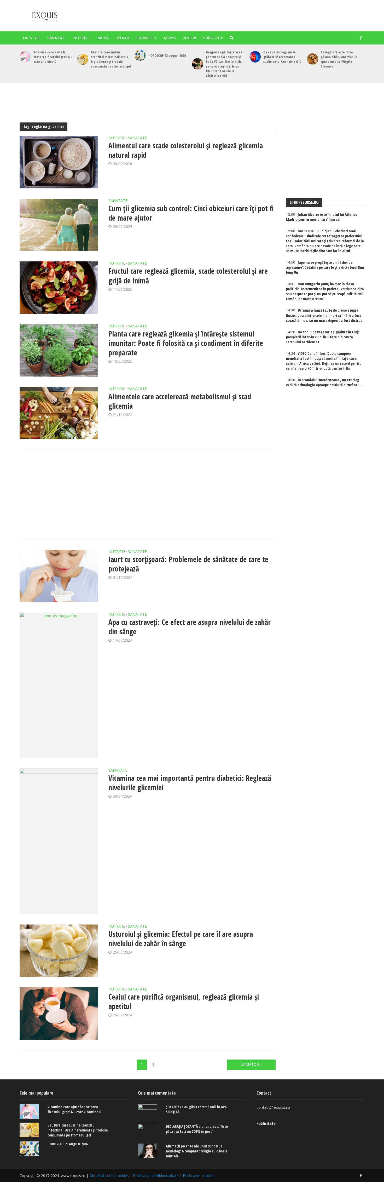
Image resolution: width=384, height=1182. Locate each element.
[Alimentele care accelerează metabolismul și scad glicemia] (59, 413)
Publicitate (266, 1123)
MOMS (170, 37)
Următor (250, 1064)
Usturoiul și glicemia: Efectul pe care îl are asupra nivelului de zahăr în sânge (180, 938)
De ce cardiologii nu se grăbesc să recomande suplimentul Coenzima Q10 (282, 57)
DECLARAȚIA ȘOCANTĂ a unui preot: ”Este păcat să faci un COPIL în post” (197, 1129)
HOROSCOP (213, 37)
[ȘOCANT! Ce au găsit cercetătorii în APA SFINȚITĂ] (149, 1112)
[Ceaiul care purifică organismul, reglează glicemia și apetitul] (59, 1013)
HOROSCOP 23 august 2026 (167, 55)
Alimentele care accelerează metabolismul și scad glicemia (179, 401)
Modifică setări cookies (109, 1175)
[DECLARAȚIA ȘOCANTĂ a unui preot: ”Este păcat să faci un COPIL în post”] (149, 1132)
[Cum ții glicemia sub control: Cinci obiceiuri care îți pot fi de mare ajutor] (59, 225)
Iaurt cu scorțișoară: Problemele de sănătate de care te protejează (188, 563)
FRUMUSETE (146, 37)
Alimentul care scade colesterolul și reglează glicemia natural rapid (185, 150)
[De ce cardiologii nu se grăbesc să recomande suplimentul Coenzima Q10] (255, 56)
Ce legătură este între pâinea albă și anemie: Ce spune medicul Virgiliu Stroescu (339, 59)
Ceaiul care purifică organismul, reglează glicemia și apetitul (183, 1001)
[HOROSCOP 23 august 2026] (140, 55)
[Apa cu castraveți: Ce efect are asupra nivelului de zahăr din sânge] (59, 685)
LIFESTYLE (31, 37)
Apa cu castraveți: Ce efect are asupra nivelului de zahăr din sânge (189, 626)
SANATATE (57, 37)
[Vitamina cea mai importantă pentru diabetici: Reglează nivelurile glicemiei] (59, 841)
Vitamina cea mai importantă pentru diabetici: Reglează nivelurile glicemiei (189, 782)
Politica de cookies (198, 1175)
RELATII (122, 37)
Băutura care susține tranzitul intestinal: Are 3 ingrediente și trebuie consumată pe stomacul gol (111, 59)
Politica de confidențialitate (156, 1175)
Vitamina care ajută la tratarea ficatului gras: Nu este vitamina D (52, 57)
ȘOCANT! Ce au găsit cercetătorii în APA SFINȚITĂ (196, 1109)
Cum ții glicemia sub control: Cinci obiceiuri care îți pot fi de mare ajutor (191, 213)
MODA (103, 37)
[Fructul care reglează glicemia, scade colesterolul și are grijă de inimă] (59, 287)
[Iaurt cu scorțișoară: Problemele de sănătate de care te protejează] (59, 576)
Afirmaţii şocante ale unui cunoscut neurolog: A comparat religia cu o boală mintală (197, 1151)
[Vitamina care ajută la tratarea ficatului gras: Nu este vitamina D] (25, 56)
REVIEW (189, 37)
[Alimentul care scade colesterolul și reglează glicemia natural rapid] (59, 162)
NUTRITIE (82, 37)
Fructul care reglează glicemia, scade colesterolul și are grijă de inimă (188, 275)
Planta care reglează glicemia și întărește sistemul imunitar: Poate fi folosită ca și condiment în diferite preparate (185, 343)
